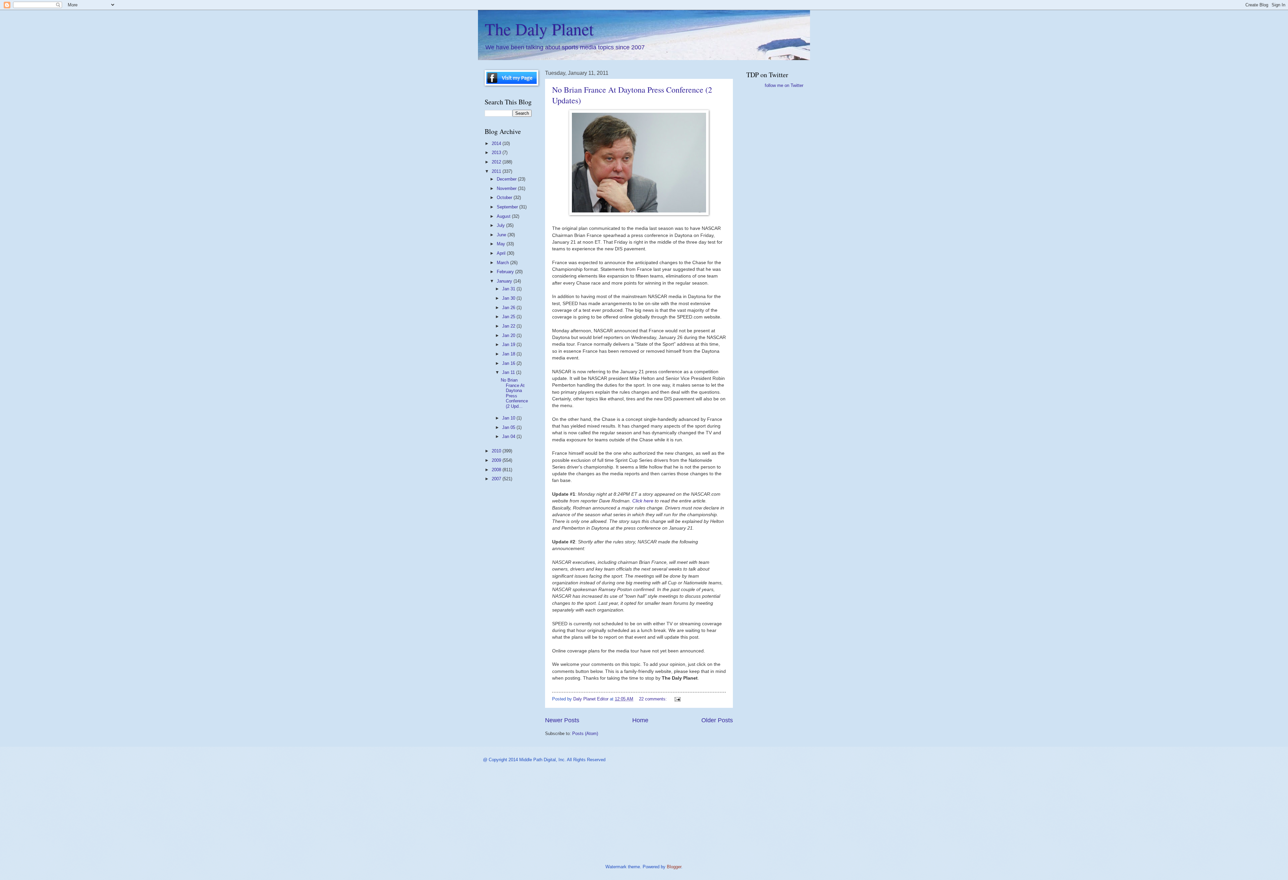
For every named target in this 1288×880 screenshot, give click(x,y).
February (506, 271)
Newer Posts (562, 720)
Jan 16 (509, 363)
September (508, 206)
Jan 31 (509, 288)
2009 (497, 460)
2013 (497, 152)
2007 (497, 478)
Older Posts (717, 720)
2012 (497, 161)
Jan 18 (509, 353)
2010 (497, 450)
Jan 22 (509, 326)
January (505, 281)
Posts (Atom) (585, 733)
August (504, 216)
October (505, 197)
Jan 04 (509, 436)
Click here (643, 500)
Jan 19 (509, 344)
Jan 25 (509, 316)
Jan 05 (509, 427)
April (502, 253)
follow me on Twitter (784, 85)
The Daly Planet (539, 28)
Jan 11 (509, 372)
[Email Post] (677, 698)
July (501, 225)
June (502, 234)
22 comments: (653, 698)
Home (640, 720)
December (507, 179)
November (507, 188)
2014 (497, 143)
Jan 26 (509, 307)
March (503, 262)
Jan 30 (509, 298)
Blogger (674, 866)
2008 (497, 469)
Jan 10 (509, 418)
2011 (497, 171)
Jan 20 (509, 335)
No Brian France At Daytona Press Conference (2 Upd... (514, 393)
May (501, 243)
